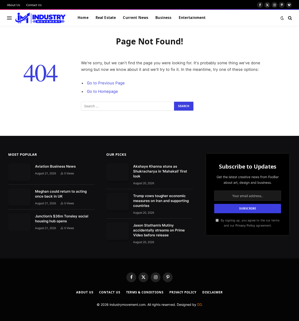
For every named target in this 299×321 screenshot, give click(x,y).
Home (83, 17)
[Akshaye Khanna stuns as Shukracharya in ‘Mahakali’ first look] (117, 172)
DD (199, 305)
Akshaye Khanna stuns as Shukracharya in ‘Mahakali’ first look (160, 171)
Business (163, 17)
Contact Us (34, 5)
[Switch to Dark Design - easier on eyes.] (282, 18)
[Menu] (9, 18)
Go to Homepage (102, 91)
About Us (13, 5)
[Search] (289, 18)
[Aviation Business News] (19, 172)
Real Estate (106, 17)
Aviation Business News (55, 166)
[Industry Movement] (40, 18)
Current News (135, 17)
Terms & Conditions (145, 292)
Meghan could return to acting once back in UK (61, 193)
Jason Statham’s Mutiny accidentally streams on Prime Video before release (159, 230)
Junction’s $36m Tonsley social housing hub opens (61, 218)
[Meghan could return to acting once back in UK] (19, 197)
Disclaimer (212, 292)
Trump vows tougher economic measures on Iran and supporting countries (161, 201)
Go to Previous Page (106, 83)
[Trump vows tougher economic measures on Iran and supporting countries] (117, 201)
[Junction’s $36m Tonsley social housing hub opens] (19, 222)
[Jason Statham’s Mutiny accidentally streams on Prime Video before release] (117, 231)
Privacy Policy (245, 225)
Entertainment (192, 17)
